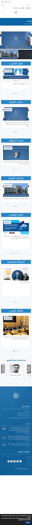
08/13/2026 (8, 70)
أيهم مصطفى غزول (15, 375)
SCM (30, 24)
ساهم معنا (28, 457)
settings (20, 519)
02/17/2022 (8, 269)
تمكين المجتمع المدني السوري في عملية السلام (19, 417)
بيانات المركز (16, 102)
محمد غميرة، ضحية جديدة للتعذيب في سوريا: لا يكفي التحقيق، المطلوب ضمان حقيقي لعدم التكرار (16, 124)
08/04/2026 (8, 185)
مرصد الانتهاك (16, 140)
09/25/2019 (8, 318)
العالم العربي (16, 310)
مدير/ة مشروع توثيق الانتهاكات (20, 83)
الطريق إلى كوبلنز (24, 282)
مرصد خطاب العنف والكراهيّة (23, 413)
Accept (27, 522)
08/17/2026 (8, 109)
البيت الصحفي (26, 411)
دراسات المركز (16, 178)
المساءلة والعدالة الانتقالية (23, 415)
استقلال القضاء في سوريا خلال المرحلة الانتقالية (16, 198)
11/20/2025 (8, 148)
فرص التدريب (16, 63)
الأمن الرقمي (16, 215)
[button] (16, 39)
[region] (16, 45)
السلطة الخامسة (16, 262)
